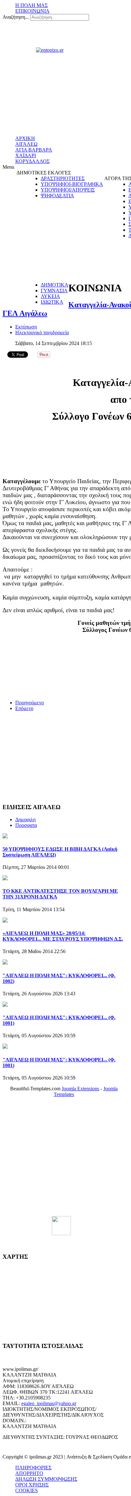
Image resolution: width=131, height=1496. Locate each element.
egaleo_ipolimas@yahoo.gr (48, 1403)
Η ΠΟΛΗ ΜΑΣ (31, 5)
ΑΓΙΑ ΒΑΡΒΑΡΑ (33, 149)
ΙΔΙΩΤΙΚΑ (52, 302)
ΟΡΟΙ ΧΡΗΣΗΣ (32, 1484)
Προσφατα (26, 825)
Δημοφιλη (25, 819)
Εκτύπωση (26, 326)
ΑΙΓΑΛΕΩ (26, 144)
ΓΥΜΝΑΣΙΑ (54, 290)
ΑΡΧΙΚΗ (25, 138)
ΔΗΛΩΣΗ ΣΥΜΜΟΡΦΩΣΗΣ (46, 1479)
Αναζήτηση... (16, 17)
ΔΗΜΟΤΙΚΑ (54, 285)
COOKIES (26, 1490)
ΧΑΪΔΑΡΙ (25, 155)
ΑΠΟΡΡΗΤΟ (29, 1473)
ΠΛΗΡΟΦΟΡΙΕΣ (33, 1467)
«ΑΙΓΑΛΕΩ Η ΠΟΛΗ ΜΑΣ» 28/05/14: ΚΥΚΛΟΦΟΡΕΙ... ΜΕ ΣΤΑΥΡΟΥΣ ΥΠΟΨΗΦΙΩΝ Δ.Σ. (63, 936)
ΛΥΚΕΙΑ (50, 296)
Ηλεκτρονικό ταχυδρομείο (42, 332)
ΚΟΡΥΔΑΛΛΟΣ (32, 161)
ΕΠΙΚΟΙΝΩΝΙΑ (32, 11)
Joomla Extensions (80, 1088)
